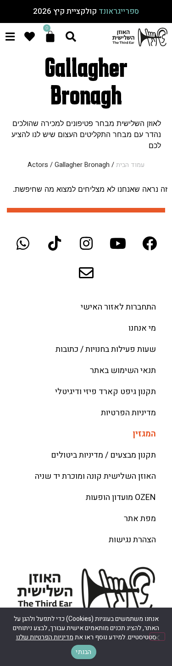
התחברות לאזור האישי (118, 307)
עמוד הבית (130, 165)
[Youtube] (118, 243)
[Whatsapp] (23, 243)
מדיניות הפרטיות (128, 413)
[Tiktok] (54, 243)
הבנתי (83, 652)
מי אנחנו (142, 328)
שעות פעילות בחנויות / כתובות (105, 349)
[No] (157, 636)
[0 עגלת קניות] (50, 36)
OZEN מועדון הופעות (121, 497)
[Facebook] (149, 243)
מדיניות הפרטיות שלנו (44, 637)
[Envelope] (86, 272)
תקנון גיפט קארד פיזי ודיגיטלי (105, 391)
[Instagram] (86, 243)
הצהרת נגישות (132, 540)
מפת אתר (140, 518)
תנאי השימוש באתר (123, 370)
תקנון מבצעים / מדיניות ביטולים (103, 455)
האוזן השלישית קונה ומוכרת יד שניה (95, 476)
